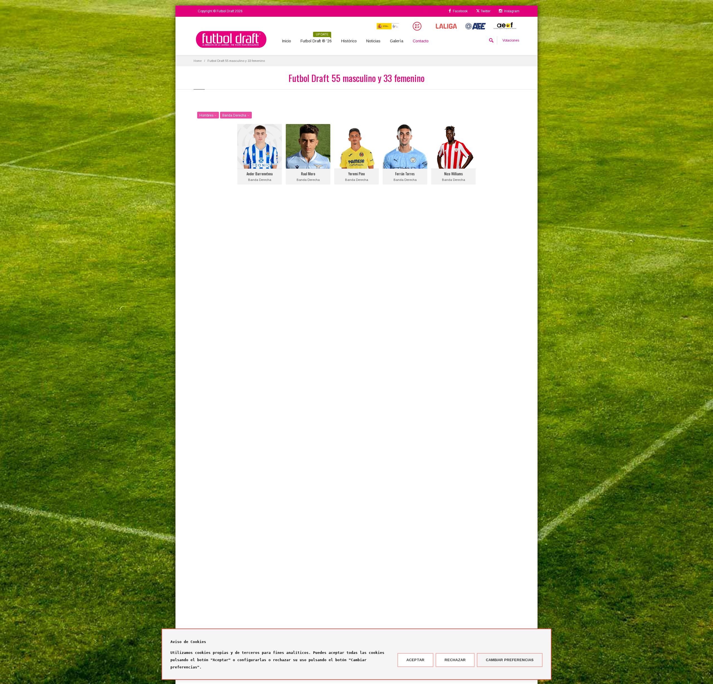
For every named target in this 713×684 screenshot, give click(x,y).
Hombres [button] (206, 115)
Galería (396, 41)
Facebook (460, 11)
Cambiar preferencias (510, 660)
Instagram (511, 11)
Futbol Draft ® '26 (316, 39)
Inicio (286, 41)
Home (198, 60)
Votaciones (510, 40)
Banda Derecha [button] (234, 115)
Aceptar (415, 660)
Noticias (373, 41)
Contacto (421, 41)
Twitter (485, 11)
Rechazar (455, 660)
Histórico (349, 41)
